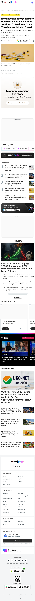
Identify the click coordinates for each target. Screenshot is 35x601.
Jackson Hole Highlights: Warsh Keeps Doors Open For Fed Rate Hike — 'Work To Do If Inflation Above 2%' (11, 411)
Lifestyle (20, 504)
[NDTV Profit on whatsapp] (25, 560)
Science (5, 507)
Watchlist (20, 476)
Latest (4, 476)
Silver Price (21, 509)
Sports (5, 504)
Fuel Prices (6, 512)
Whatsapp (21, 524)
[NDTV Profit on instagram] (15, 560)
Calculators (21, 512)
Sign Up (17, 540)
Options (20, 482)
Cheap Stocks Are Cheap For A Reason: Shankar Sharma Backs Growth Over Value (14, 359)
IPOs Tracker (7, 484)
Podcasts (5, 524)
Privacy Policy (20, 594)
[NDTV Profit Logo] (17, 461)
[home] (10, 1)
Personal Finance (8, 498)
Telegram (20, 521)
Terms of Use (12, 594)
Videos (20, 507)
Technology (21, 501)
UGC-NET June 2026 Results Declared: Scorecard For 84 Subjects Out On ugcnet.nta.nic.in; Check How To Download (17, 397)
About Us (5, 594)
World (4, 501)
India (19, 498)
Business (20, 493)
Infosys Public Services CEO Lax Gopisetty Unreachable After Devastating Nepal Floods (10, 422)
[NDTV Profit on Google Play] (11, 587)
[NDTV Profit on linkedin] (19, 560)
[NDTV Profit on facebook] (8, 560)
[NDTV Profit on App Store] (24, 587)
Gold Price (6, 509)
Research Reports (23, 496)
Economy (5, 496)
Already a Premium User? (17, 103)
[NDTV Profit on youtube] (22, 560)
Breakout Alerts (7, 479)
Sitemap (26, 594)
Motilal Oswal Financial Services (14, 35)
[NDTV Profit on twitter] (12, 560)
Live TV (20, 479)
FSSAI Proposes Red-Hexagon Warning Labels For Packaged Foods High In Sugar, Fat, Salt (11, 444)
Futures (5, 482)
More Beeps (17, 297)
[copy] (33, 41)
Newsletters (6, 521)
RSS (31, 594)
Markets (27, 35)
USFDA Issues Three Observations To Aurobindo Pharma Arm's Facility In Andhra (10, 434)
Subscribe (5, 328)
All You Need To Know (9, 322)
